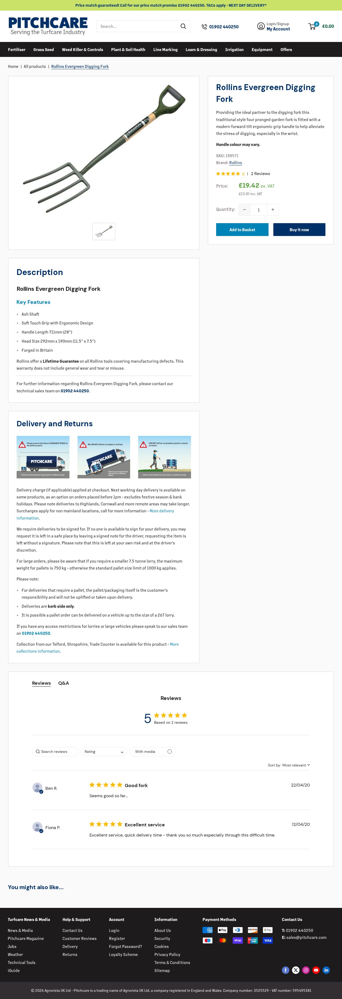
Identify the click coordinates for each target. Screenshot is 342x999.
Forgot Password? (125, 946)
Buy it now (299, 229)
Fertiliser (16, 49)
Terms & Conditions (172, 962)
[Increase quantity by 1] (272, 209)
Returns (70, 954)
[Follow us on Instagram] (306, 970)
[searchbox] (55, 751)
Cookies (161, 946)
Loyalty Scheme (123, 954)
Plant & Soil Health (128, 49)
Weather (15, 954)
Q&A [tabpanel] (63, 683)
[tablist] (171, 683)
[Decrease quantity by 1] (244, 209)
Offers (286, 49)
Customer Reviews (80, 938)
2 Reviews (260, 173)
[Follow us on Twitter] (296, 970)
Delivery (70, 946)
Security (162, 938)
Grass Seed (43, 49)
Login (114, 930)
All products (35, 66)
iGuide (14, 970)
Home (13, 66)
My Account (278, 29)
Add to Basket (242, 229)
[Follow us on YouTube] (316, 970)
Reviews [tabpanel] (41, 683)
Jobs (12, 946)
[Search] (183, 26)
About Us (162, 930)
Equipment (262, 49)
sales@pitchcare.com (306, 937)
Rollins (235, 162)
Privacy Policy (167, 954)
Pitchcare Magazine (26, 938)
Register (117, 938)
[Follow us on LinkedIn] (326, 970)
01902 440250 (224, 27)
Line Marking (165, 49)
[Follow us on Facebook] (285, 970)
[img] (218, 174)
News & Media (20, 930)
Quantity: (225, 209)
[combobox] (136, 26)
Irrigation (234, 49)
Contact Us (73, 930)
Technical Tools (22, 962)
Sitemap (162, 970)
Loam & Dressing (201, 49)
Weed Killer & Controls (82, 49)
